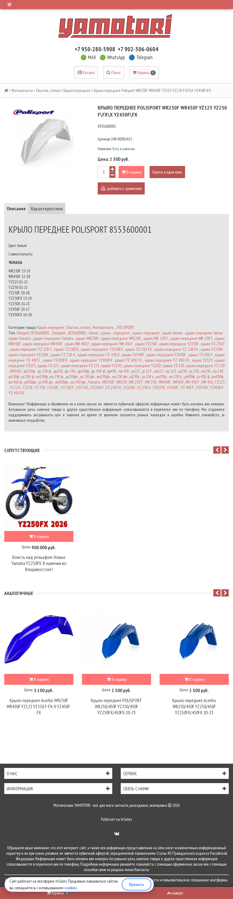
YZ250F (53, 387)
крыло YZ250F (146, 343)
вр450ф (83, 371)
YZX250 (159, 387)
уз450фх (30, 382)
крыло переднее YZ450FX (91, 360)
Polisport (58, 333)
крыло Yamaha (19, 338)
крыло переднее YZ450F (166, 354)
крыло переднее (146, 333)
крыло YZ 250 (173, 365)
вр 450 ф (98, 371)
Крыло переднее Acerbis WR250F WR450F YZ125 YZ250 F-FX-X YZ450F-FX (39, 706)
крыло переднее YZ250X (28, 354)
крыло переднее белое (204, 333)
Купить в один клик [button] (167, 172)
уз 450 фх (46, 382)
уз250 (182, 371)
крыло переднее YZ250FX (102, 349)
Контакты (141, 869)
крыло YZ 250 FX (138, 349)
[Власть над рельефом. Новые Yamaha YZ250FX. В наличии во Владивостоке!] (38, 496)
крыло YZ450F (133, 354)
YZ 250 (39, 387)
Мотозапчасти (22, 90)
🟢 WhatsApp (112, 57)
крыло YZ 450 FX (128, 360)
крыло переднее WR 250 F (192, 338)
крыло (105, 333)
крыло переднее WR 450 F (112, 343)
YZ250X (129, 387)
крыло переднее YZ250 (142, 365)
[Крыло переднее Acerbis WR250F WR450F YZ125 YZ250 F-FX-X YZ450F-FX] (38, 639)
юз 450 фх (78, 382)
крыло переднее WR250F (121, 338)
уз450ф (189, 376)
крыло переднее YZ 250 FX (176, 349)
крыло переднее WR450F (42, 343)
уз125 (135, 371)
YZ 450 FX (16, 393)
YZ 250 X (144, 387)
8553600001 (77, 333)
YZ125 (220, 382)
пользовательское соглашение (186, 880)
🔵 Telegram (141, 57)
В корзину (133, 172)
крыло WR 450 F (77, 343)
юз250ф (42, 376)
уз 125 (146, 371)
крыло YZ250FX (66, 349)
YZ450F (172, 387)
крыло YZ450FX (55, 360)
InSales (126, 819)
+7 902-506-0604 (138, 49)
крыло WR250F (87, 338)
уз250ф (13, 376)
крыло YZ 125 (48, 365)
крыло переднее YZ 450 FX (167, 360)
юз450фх (62, 382)
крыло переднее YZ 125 (80, 365)
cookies (70, 888)
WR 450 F (192, 382)
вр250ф (29, 371)
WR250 (121, 382)
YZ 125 (15, 387)
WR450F (165, 382)
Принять (136, 884)
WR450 (178, 382)
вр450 (111, 371)
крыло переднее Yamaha (53, 338)
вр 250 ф (44, 371)
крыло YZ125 (202, 360)
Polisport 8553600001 (33, 333)
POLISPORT (125, 327)
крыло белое (172, 333)
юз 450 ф (15, 382)
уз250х (135, 376)
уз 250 (194, 371)
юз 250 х (175, 376)
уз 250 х (148, 376)
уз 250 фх (87, 376)
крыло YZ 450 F (200, 354)
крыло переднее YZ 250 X (99, 354)
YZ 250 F (67, 387)
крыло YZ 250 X (63, 354)
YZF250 (82, 387)
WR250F (108, 382)
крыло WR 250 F (156, 338)
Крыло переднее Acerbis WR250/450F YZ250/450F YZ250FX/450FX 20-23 (194, 706)
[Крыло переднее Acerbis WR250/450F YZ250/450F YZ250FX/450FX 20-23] (194, 639)
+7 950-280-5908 (95, 49)
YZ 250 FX (113, 387)
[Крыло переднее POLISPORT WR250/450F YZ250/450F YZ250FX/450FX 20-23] (116, 639)
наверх (177, 893)
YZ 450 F (187, 387)
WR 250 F (136, 382)
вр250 (58, 371)
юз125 (158, 371)
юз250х (161, 376)
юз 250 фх (119, 376)
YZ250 (27, 387)
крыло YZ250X (212, 349)
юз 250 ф (56, 376)
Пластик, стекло (48, 90)
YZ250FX (96, 387)
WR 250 (150, 382)
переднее (121, 333)
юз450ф (217, 376)
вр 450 (124, 371)
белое (93, 333)
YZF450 (202, 387)
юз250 (205, 371)
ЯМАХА (15, 371)
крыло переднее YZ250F (178, 343)
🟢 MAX (88, 57)
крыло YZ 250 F (213, 343)
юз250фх (103, 376)
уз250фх (72, 376)
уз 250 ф (27, 376)
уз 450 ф (203, 376)
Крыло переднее (76, 90)
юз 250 (218, 371)
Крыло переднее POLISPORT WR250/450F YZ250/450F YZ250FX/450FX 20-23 (116, 706)
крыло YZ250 (111, 365)
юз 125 (171, 371)
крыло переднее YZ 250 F (31, 349)
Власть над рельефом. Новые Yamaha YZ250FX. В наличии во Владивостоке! (39, 563)
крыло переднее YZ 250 (205, 365)
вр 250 (70, 371)
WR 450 (207, 382)
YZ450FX (216, 387)
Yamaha (94, 382)
